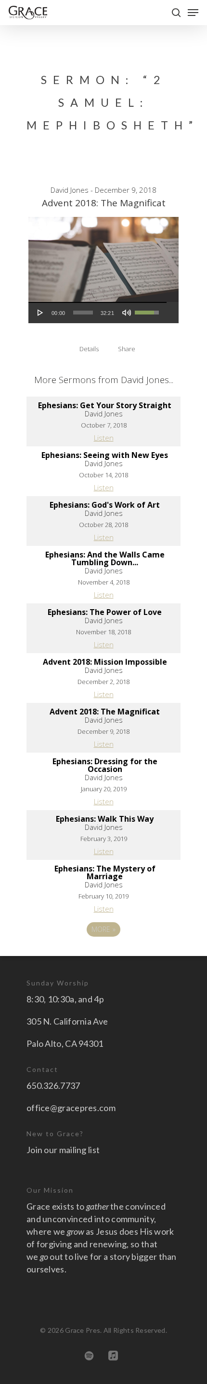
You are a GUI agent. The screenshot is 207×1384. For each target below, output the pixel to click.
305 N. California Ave (67, 1021)
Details (89, 348)
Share (126, 348)
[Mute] (126, 312)
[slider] (83, 312)
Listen (104, 437)
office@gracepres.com (71, 1107)
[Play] (40, 312)
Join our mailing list (63, 1149)
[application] (97, 312)
